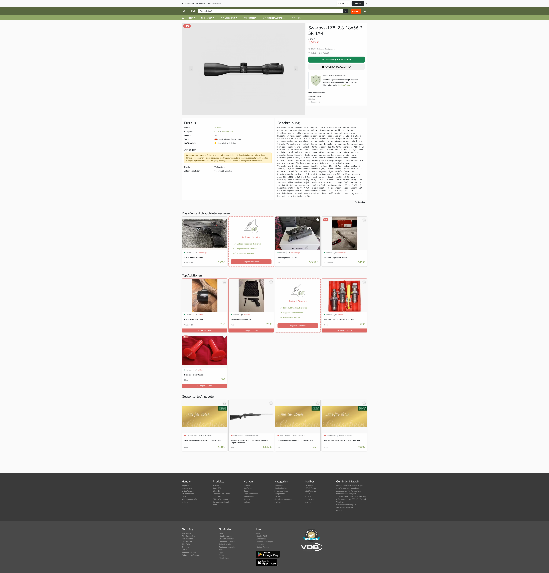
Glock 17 (216, 491)
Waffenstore (314, 96)
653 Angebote (314, 102)
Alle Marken (187, 533)
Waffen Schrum (188, 493)
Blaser (246, 491)
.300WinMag (310, 491)
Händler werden (225, 536)
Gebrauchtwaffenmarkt (191, 555)
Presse (221, 555)
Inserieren (356, 11)
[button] (364, 11)
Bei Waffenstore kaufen (336, 59)
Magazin (252, 17)
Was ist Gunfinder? (276, 17)
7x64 (307, 493)
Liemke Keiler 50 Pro (221, 493)
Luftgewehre (279, 493)
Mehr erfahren (344, 85)
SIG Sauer (248, 488)
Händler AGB (261, 536)
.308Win (309, 485)
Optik (216, 131)
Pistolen (277, 496)
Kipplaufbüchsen (281, 488)
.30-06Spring (310, 488)
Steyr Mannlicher (251, 493)
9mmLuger (309, 499)
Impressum (260, 544)
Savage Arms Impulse (221, 502)
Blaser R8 (217, 485)
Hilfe (298, 17)
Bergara (247, 499)
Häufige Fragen (262, 547)
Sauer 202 (217, 488)
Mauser (247, 485)
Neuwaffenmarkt (189, 552)
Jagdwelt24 (187, 485)
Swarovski (218, 127)
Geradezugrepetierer (283, 499)
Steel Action (248, 496)
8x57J (308, 496)
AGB (258, 533)
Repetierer (278, 485)
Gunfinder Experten (227, 541)
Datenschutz (261, 539)
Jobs (221, 550)
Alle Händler (187, 541)
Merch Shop (224, 558)
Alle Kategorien (188, 536)
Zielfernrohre (227, 131)
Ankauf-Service (225, 544)
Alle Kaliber (186, 544)
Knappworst (187, 488)
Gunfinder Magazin (226, 547)
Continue (357, 3)
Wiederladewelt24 (189, 499)
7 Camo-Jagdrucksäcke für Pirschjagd (351, 496)
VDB (184, 496)
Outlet (184, 550)
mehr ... (185, 502)
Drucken (361, 202)
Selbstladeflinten (281, 491)
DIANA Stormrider (220, 499)
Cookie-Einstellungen (264, 541)
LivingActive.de (188, 491)
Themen (185, 547)
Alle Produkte (187, 539)
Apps (221, 552)
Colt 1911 (217, 496)
